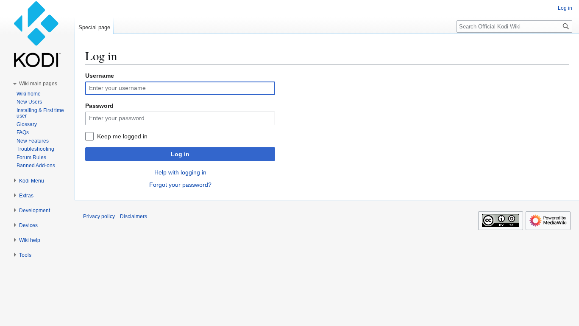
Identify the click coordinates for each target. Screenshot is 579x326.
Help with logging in (180, 172)
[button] (38, 84)
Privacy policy (99, 216)
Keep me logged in (122, 136)
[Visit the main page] (37, 34)
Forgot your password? (180, 184)
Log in (180, 154)
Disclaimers (133, 216)
